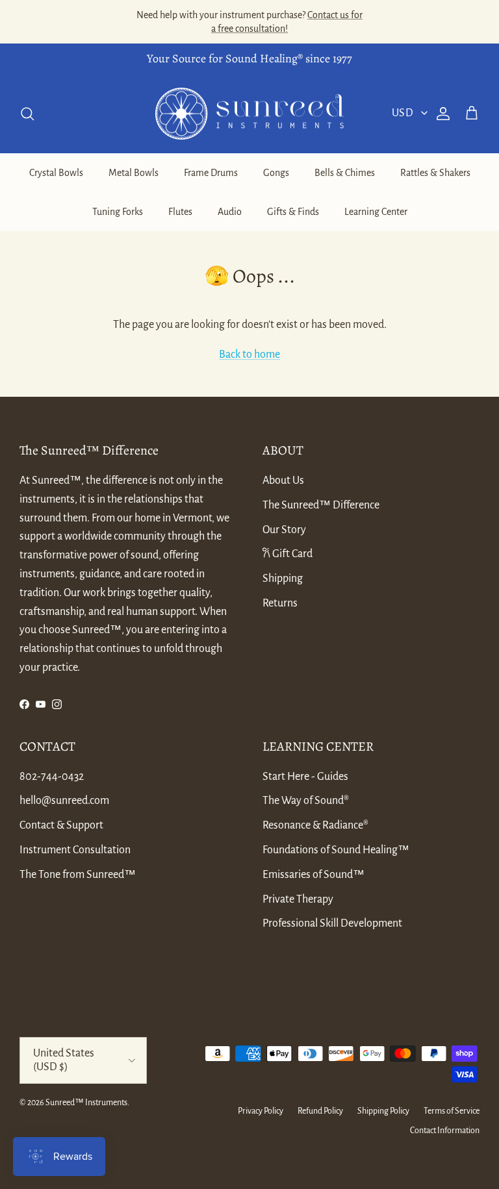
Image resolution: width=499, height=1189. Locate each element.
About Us (283, 480)
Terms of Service (452, 1111)
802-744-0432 (51, 776)
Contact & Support (61, 825)
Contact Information (445, 1130)
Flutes (180, 212)
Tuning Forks (117, 212)
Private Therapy (297, 899)
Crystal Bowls (56, 173)
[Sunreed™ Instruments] (249, 114)
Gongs (276, 173)
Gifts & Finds (293, 212)
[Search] (27, 113)
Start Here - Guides (305, 776)
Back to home (249, 354)
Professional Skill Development (332, 923)
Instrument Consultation (75, 850)
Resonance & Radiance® (315, 825)
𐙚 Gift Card (287, 554)
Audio (230, 212)
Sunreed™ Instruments (86, 1102)
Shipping (282, 578)
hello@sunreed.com (64, 801)
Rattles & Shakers (435, 173)
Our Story (284, 530)
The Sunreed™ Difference (320, 505)
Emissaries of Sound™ (313, 875)
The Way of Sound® (305, 801)
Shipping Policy (383, 1111)
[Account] (440, 113)
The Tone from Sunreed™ (77, 875)
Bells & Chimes (344, 173)
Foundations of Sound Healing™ (335, 850)
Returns (280, 603)
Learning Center (375, 212)
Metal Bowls (134, 173)
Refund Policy (320, 1111)
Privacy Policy (260, 1111)
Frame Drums (211, 173)
